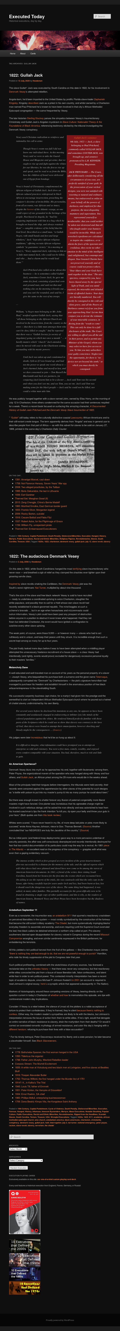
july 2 (64, 1122)
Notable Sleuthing (93, 1111)
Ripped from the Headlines (86, 1114)
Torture (33, 1117)
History (102, 535)
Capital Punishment (38, 535)
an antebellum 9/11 (62, 915)
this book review (51, 815)
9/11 (91, 1117)
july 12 (88, 541)
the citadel (49, 1125)
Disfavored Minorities (71, 535)
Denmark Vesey (17, 91)
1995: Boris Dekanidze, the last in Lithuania (37, 490)
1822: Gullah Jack (26, 75)
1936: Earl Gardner (24, 494)
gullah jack (80, 541)
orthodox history (40, 968)
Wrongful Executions (60, 1117)
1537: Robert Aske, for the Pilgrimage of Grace (39, 521)
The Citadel (61, 923)
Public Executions (25, 538)
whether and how (59, 995)
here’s (44, 983)
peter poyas (101, 1122)
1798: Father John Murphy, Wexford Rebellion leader (41, 1059)
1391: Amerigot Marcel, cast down (32, 479)
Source (57, 729)
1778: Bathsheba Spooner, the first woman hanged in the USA (46, 1052)
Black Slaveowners (46, 1040)
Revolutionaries (83, 538)
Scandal (102, 1114)
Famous (12, 1111)
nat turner (72, 1122)
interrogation (55, 1122)
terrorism (39, 1125)
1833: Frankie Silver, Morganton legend (35, 509)
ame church (40, 1119)
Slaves (94, 538)
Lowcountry (77, 417)
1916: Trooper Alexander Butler (31, 1075)
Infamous (36, 1111)
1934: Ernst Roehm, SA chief (30, 1094)
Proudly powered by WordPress (60, 1320)
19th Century (23, 535)
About (22, 53)
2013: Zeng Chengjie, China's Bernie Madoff (37, 502)
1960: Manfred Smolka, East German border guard (41, 506)
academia (98, 1117)
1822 (46, 541)
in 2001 (75, 980)
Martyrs (12, 538)
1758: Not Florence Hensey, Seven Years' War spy (41, 483)
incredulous (37, 737)
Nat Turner (40, 587)
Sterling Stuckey (35, 118)
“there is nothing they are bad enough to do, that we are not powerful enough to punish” (53, 953)
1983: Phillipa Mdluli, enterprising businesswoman (40, 1097)
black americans (72, 1119)
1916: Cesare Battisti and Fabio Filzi (33, 517)
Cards (33, 53)
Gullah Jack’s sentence (85, 137)
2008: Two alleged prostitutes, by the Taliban (37, 487)
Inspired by (14, 583)
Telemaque (101, 676)
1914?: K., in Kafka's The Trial (30, 1082)
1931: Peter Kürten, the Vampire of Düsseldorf (38, 1090)
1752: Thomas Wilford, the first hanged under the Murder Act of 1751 (50, 1078)
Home (12, 53)
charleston (54, 541)
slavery (107, 541)
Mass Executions (77, 1111)
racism (12, 1125)
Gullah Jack (27, 777)
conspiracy (14, 1122)
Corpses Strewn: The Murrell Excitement (36, 1063)
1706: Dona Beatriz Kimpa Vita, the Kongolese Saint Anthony (46, 1101)
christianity (96, 1119)
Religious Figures (67, 538)
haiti (47, 1122)
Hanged (95, 535)
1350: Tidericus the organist (29, 1056)
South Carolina (22, 1117)
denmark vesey (67, 541)
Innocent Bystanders (51, 1111)
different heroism (17, 1029)
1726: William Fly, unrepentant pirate (33, 525)
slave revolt (97, 541)
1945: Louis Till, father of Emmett (31, 1086)
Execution (86, 535)
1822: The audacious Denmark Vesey (44, 556)
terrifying (77, 568)
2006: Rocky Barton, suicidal (29, 513)
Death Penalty (54, 535)
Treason (21, 541)
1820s (40, 541)
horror (30, 209)
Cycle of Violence (56, 1108)
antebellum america (55, 1119)
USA (28, 541)
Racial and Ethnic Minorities (46, 538)
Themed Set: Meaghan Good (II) (31, 498)
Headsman (37, 80)
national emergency (86, 1122)
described (33, 103)
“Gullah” (15, 417)
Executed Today (27, 16)
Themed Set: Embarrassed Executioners (36, 528)
